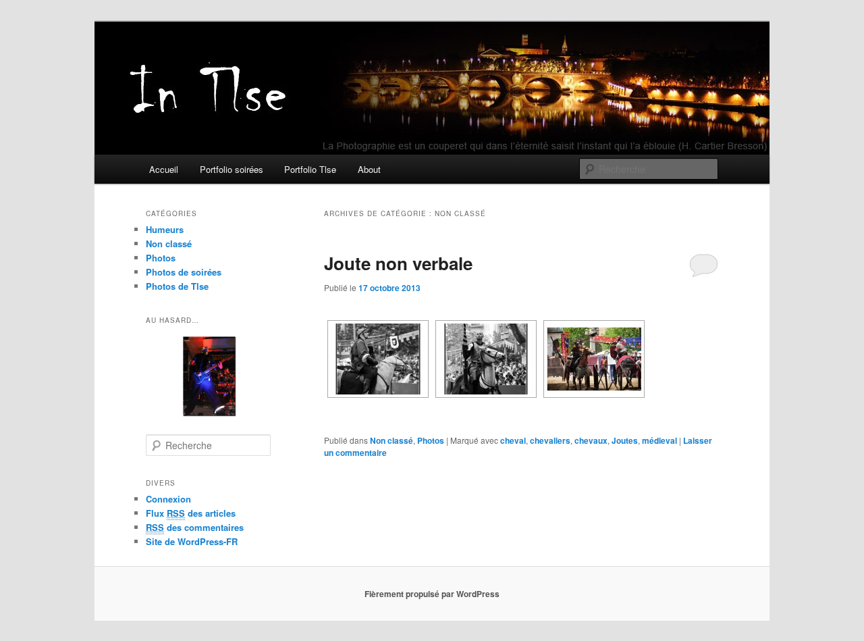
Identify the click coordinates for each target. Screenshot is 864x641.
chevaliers (550, 440)
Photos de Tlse (177, 286)
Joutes (625, 440)
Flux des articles (191, 513)
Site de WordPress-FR (192, 541)
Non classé (391, 440)
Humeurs (165, 229)
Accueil (163, 169)
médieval (659, 440)
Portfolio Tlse (310, 169)
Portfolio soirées (231, 169)
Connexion (168, 498)
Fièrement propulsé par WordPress (432, 594)
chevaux (591, 440)
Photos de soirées (183, 271)
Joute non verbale (398, 263)
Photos (430, 440)
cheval (513, 440)
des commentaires (195, 527)
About (369, 169)
